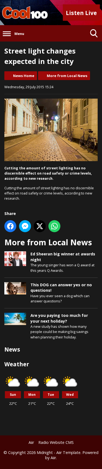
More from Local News (67, 75)
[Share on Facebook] (10, 226)
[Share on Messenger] (25, 226)
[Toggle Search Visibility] (94, 33)
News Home (23, 75)
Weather (16, 364)
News (12, 349)
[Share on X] (40, 226)
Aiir (31, 442)
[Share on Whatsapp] (54, 226)
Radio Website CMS (56, 442)
